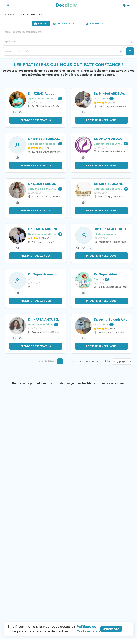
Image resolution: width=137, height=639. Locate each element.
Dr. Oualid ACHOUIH (110, 229)
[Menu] (8, 5)
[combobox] (13, 51)
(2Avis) (111, 102)
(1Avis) (45, 147)
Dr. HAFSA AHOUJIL (43, 319)
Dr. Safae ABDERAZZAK (45, 139)
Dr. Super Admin (40, 274)
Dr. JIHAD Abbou (41, 93)
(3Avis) (45, 238)
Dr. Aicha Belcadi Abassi (111, 319)
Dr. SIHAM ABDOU (42, 184)
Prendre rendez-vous (36, 120)
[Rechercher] (130, 51)
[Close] (127, 629)
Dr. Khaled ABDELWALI (111, 93)
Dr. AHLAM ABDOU (108, 139)
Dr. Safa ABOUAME (108, 184)
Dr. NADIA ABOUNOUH (45, 229)
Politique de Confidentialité (88, 628)
